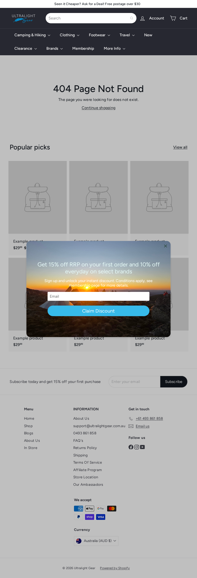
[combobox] (91, 18)
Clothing (68, 35)
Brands (52, 48)
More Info (113, 48)
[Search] (131, 18)
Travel (125, 35)
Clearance (23, 48)
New (148, 35)
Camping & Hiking (30, 35)
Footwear (97, 35)
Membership (83, 48)
